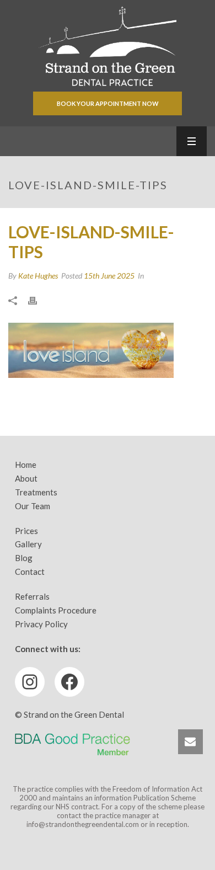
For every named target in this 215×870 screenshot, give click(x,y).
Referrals (32, 596)
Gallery (28, 544)
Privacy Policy (41, 624)
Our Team (32, 506)
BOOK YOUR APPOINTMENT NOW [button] (108, 103)
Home (25, 464)
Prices (26, 531)
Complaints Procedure (55, 610)
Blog (24, 558)
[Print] (38, 299)
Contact (30, 572)
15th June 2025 (109, 275)
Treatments (36, 492)
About (26, 478)
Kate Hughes (38, 275)
